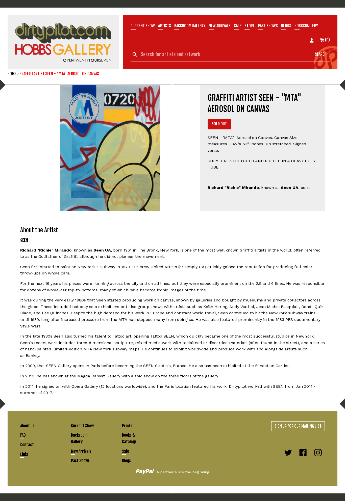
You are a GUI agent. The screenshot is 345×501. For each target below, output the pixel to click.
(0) (327, 39)
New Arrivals (81, 451)
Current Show (143, 25)
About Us (27, 425)
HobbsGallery (306, 25)
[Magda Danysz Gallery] (90, 376)
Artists (164, 25)
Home (12, 73)
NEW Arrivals (220, 25)
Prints (127, 425)
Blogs (286, 25)
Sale (237, 25)
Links (24, 454)
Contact (27, 444)
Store (249, 25)
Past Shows (268, 25)
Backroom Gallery (189, 25)
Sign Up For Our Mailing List (298, 426)
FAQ (23, 435)
